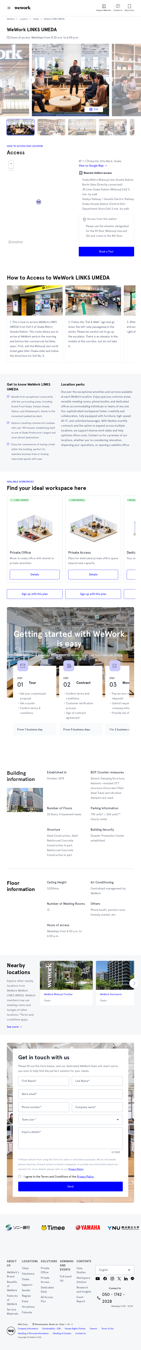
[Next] (109, 80)
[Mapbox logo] (15, 242)
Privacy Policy (75, 1169)
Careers (93, 1328)
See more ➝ (14, 1026)
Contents (84, 1261)
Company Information (28, 1328)
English (103, 1270)
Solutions (49, 1261)
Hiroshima (28, 1306)
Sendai (26, 1290)
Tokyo (25, 1268)
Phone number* (31, 1107)
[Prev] (31, 80)
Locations (30, 1261)
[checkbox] (19, 1176)
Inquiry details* (31, 1132)
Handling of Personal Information (33, 1333)
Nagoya (26, 1295)
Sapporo (27, 1284)
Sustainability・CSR (51, 1328)
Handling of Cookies (62, 1333)
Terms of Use (107, 1328)
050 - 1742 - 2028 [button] (113, 1298)
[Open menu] (9, 8)
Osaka (25, 1279)
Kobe (25, 1301)
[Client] (70, 1227)
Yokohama (28, 1273)
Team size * (29, 1119)
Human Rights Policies (75, 1328)
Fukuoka (27, 1312)
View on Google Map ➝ (93, 165)
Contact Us (80, 1333)
